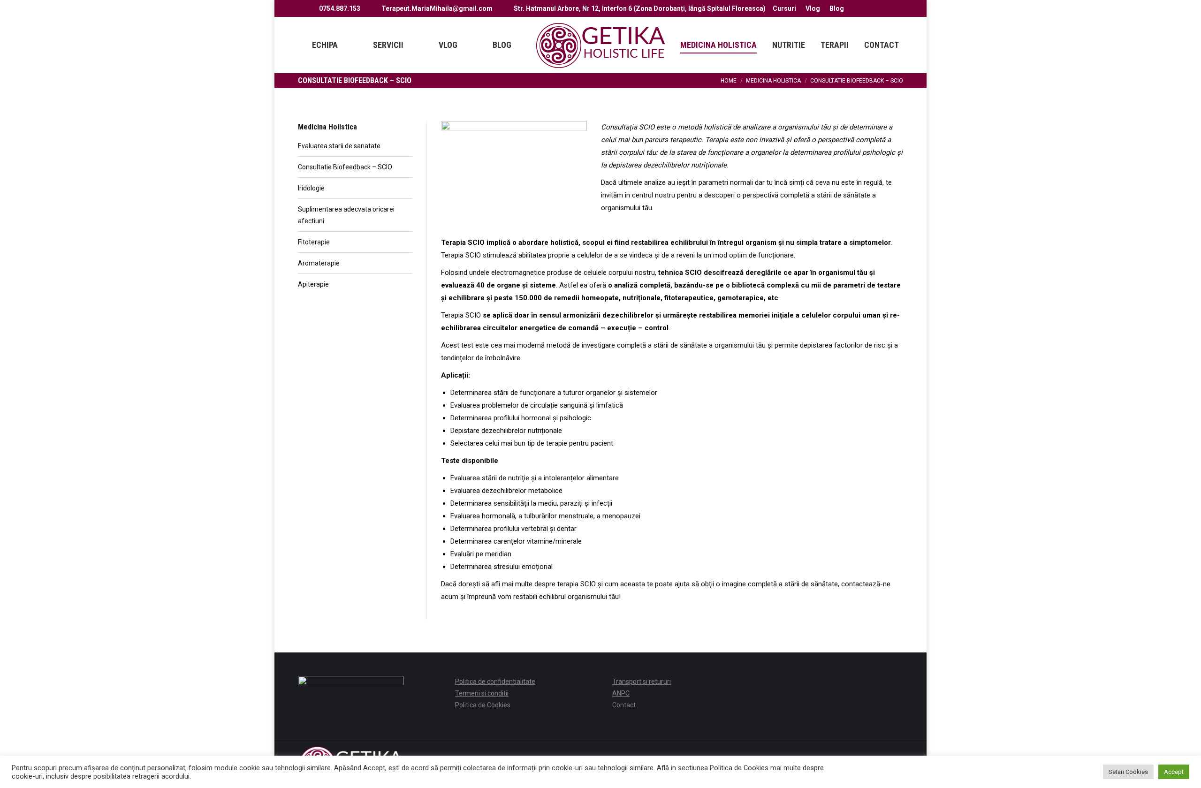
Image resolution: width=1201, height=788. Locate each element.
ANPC (621, 693)
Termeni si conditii (482, 693)
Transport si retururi (641, 681)
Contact (624, 705)
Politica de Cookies (482, 705)
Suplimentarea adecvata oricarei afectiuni (346, 215)
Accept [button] (1174, 771)
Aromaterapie (319, 263)
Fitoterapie (314, 242)
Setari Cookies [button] (1128, 771)
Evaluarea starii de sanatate (339, 146)
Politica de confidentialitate (495, 681)
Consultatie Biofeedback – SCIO (345, 167)
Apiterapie (313, 284)
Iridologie (311, 188)
